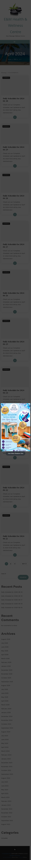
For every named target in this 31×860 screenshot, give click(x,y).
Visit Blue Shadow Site (15, 453)
